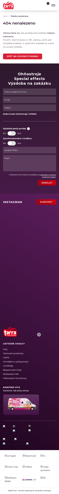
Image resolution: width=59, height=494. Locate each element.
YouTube (49, 335)
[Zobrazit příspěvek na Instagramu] (20, 216)
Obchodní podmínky (13, 353)
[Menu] (53, 5)
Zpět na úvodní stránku (22, 56)
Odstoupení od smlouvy (15, 378)
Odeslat (47, 183)
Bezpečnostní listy (12, 370)
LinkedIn (44, 335)
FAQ (5, 349)
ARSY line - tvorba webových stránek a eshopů (29, 491)
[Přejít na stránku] (7, 439)
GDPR (6, 357)
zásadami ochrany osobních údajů (48, 176)
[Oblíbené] (41, 5)
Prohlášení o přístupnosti (15, 361)
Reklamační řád (10, 374)
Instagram (39, 335)
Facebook (34, 335)
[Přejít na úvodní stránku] (8, 5)
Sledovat (46, 202)
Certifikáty (8, 366)
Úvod (5, 16)
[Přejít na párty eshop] (21, 404)
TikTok (53, 335)
